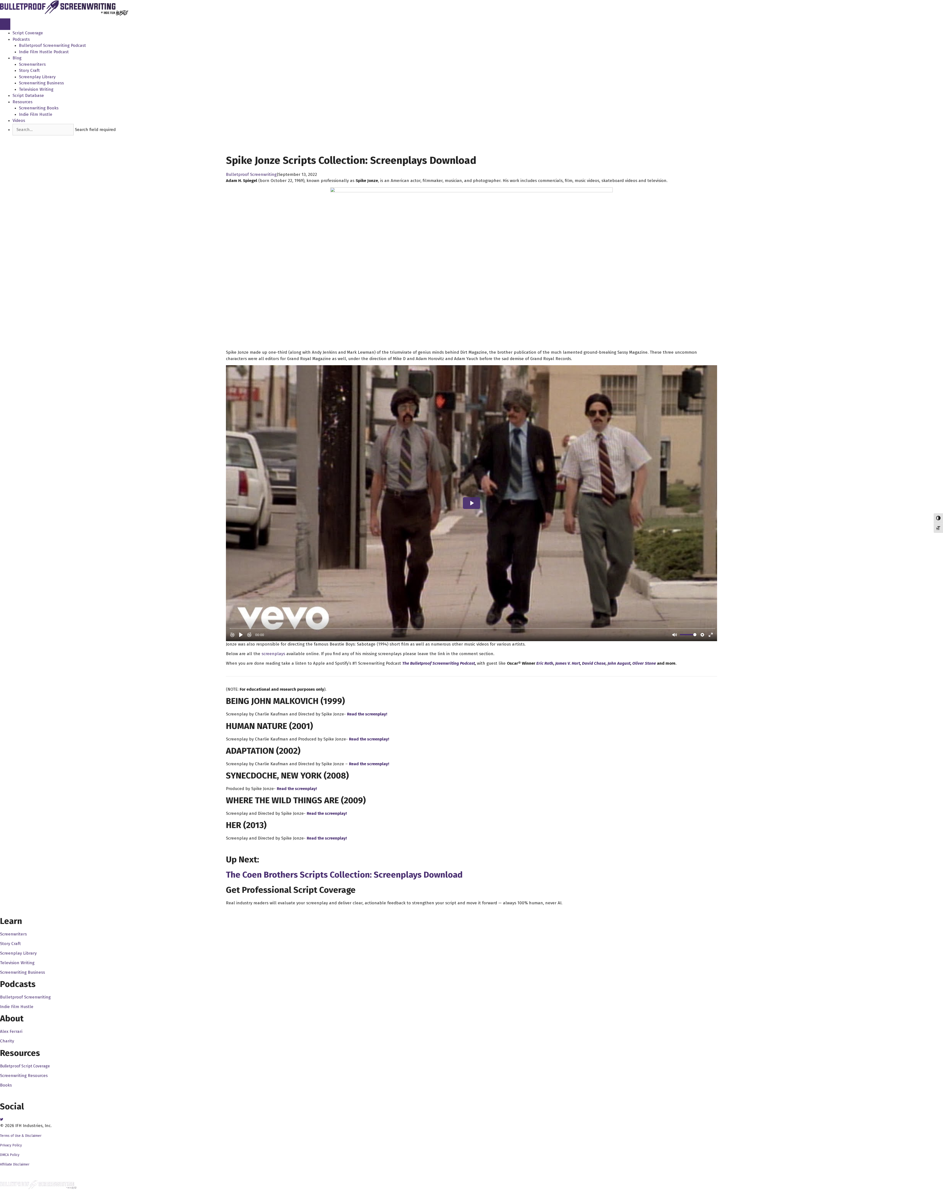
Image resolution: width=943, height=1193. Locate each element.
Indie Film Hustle (35, 114)
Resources (22, 101)
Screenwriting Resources (24, 1075)
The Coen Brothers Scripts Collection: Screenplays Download (344, 874)
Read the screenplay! (367, 714)
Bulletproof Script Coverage (25, 1066)
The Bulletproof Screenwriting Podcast (438, 663)
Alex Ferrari (11, 1031)
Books (6, 1085)
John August (619, 663)
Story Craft (29, 70)
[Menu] (5, 24)
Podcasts (21, 39)
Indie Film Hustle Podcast (44, 51)
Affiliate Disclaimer (14, 1164)
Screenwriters (32, 64)
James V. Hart (567, 663)
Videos (19, 120)
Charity (7, 1041)
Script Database (28, 95)
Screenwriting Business (41, 83)
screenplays (273, 653)
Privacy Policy (11, 1145)
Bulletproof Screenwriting (251, 174)
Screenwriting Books (38, 108)
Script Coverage (28, 33)
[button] (19, 138)
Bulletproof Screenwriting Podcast (52, 45)
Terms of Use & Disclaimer (21, 1136)
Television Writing (36, 89)
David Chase (594, 663)
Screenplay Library (37, 76)
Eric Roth (544, 663)
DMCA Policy (9, 1155)
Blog (17, 58)
